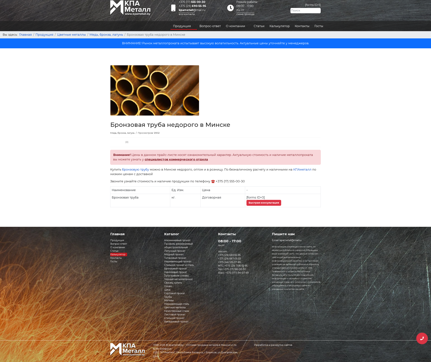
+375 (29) (192, 6)
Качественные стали (176, 310)
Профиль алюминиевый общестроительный (178, 245)
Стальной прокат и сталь (179, 265)
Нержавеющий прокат (177, 261)
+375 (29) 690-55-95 (229, 255)
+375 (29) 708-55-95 (236, 265)
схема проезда (245, 14)
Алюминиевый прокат (177, 240)
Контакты (302, 26)
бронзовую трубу (135, 169)
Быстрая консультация (264, 202)
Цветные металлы (175, 307)
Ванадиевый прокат (176, 321)
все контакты (187, 14)
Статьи (259, 26)
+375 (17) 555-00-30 (234, 269)
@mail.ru (192, 10)
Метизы (169, 300)
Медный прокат (174, 254)
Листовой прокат (174, 314)
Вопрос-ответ (210, 26)
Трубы (168, 296)
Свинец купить (173, 282)
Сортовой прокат (174, 293)
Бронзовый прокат (175, 268)
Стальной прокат (174, 318)
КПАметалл (302, 169)
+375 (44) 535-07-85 (229, 262)
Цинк (167, 289)
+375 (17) (192, 2)
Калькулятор (280, 26)
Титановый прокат (175, 257)
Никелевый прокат (175, 272)
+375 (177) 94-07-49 (237, 272)
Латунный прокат (174, 250)
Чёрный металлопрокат (178, 279)
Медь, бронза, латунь (122, 132)
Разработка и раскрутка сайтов (273, 345)
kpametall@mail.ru (291, 240)
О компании (235, 26)
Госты (318, 26)
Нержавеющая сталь (176, 303)
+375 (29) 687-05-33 (229, 258)
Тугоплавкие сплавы (176, 275)
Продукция (182, 26)
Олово (168, 286)
